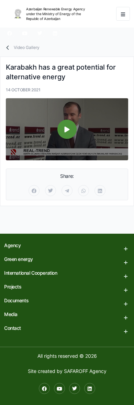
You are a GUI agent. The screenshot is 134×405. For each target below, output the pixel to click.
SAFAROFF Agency (85, 371)
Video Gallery (27, 47)
